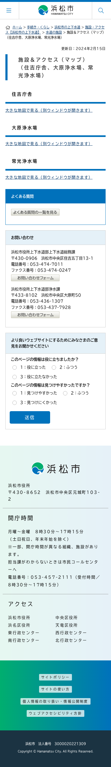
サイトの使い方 (55, 689)
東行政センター (24, 633)
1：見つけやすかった (38, 393)
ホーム (17, 27)
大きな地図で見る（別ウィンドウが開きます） (48, 110)
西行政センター (71, 633)
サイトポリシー (55, 677)
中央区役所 (67, 617)
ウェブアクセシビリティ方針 (55, 713)
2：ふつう (69, 367)
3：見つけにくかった (38, 402)
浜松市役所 (19, 617)
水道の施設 (54, 32)
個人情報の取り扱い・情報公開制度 (55, 701)
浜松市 (55, 10)
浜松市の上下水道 (67, 27)
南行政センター (24, 640)
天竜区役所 (67, 625)
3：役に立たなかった (38, 377)
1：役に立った (33, 367)
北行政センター (71, 640)
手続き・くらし (38, 27)
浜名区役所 (19, 625)
